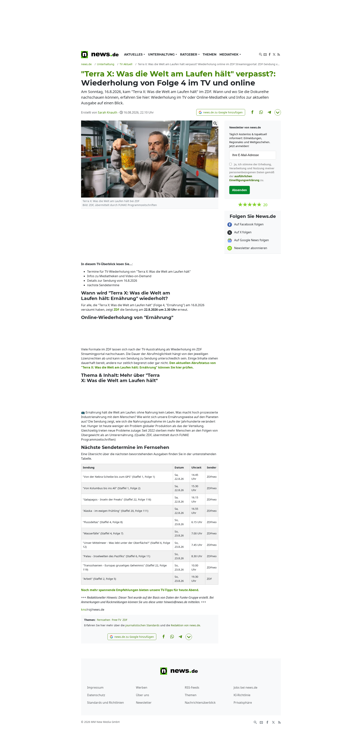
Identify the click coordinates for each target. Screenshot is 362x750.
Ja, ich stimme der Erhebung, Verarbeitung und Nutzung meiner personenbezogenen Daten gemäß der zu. (251, 172)
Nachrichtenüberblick (200, 702)
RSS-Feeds (192, 687)
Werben (141, 687)
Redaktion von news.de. (186, 625)
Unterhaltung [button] (162, 54)
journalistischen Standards (142, 625)
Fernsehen (103, 620)
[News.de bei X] (274, 54)
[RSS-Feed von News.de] (278, 54)
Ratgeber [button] (189, 54)
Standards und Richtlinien (105, 702)
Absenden (239, 190)
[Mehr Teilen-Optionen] (278, 112)
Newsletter (144, 702)
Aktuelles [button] (133, 54)
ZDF (125, 620)
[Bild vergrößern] (215, 124)
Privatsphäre (243, 702)
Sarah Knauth (107, 112)
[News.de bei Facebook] (269, 54)
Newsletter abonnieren (250, 248)
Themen (209, 54)
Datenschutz (96, 695)
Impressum (95, 687)
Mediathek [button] (229, 54)
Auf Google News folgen (251, 240)
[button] (220, 112)
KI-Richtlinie (242, 695)
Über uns (142, 695)
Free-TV (116, 620)
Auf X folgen (242, 232)
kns (83, 609)
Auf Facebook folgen (248, 224)
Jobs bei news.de (245, 687)
